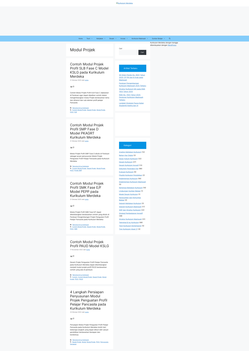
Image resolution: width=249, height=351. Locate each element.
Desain (111, 38)
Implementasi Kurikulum (128, 179)
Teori (88, 38)
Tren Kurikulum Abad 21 (128, 229)
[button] (169, 39)
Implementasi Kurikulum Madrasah (132, 182)
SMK (75, 229)
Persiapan (73, 344)
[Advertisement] (124, 21)
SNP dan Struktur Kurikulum (130, 210)
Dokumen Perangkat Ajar (129, 169)
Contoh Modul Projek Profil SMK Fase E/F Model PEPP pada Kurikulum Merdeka (87, 189)
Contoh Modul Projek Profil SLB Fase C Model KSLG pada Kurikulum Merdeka (89, 70)
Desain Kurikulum (125, 162)
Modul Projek (101, 110)
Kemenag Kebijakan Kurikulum (130, 188)
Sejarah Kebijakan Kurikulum (130, 203)
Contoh (74, 277)
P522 (72, 112)
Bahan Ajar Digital (126, 155)
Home (81, 38)
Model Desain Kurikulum (128, 194)
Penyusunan (104, 342)
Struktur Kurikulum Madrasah (130, 219)
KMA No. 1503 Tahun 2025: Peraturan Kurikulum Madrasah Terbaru (131, 97)
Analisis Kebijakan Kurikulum (130, 152)
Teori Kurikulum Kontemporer (130, 226)
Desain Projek (91, 110)
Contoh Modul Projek (79, 110)
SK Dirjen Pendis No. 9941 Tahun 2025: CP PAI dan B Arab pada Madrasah (132, 77)
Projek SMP (78, 170)
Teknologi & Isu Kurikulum (80, 108)
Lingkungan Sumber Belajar (130, 191)
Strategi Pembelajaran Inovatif (131, 213)
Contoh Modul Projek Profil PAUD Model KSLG (89, 244)
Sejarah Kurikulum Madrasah (130, 207)
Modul (84, 342)
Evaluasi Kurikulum (126, 172)
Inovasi (123, 38)
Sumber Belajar (157, 38)
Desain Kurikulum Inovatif (129, 165)
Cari (120, 48)
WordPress (172, 45)
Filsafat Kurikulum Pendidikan (130, 175)
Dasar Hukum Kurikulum (128, 159)
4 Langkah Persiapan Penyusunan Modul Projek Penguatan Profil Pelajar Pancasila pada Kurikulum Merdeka (88, 300)
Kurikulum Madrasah (139, 38)
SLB (75, 112)
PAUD (81, 279)
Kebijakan (99, 38)
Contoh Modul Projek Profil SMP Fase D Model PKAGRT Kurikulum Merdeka (87, 131)
